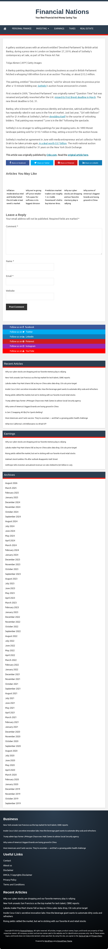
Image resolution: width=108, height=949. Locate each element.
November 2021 (12, 679)
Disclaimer (8, 870)
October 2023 (11, 569)
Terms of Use (84, 936)
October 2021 (11, 684)
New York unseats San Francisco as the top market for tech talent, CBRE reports (41, 903)
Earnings (59, 28)
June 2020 (10, 760)
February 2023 (12, 607)
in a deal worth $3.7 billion (53, 143)
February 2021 (12, 722)
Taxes (72, 28)
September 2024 (13, 516)
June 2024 (10, 531)
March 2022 (11, 660)
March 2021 (11, 717)
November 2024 (12, 507)
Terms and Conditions (14, 884)
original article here (78, 155)
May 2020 (10, 765)
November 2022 (12, 622)
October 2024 (11, 512)
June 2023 (10, 588)
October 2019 (11, 798)
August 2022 (11, 636)
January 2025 (11, 497)
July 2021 (9, 698)
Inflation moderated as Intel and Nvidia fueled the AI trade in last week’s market (15, 197)
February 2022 (12, 665)
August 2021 (11, 693)
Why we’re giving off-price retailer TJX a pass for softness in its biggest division (33, 197)
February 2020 (12, 779)
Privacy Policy (9, 880)
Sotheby (42, 85)
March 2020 (11, 775)
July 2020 (9, 755)
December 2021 (12, 674)
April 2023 (10, 598)
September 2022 (13, 631)
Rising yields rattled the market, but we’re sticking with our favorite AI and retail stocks (44, 921)
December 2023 (12, 559)
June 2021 (10, 703)
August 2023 (11, 579)
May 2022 (10, 650)
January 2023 (11, 612)
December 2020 (12, 732)
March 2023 (11, 602)
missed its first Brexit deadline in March (75, 97)
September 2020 (13, 746)
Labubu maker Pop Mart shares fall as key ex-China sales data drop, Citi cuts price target (45, 908)
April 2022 (10, 655)
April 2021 (10, 712)
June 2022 (10, 645)
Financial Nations (62, 11)
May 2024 (10, 536)
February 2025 (12, 493)
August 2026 (11, 483)
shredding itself (57, 116)
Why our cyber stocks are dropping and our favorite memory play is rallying (73, 197)
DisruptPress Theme (64, 941)
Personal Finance (21, 28)
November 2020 (12, 736)
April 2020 (10, 770)
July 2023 (9, 583)
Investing (41, 28)
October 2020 (11, 741)
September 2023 (13, 574)
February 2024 (12, 550)
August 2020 (11, 751)
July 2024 (9, 526)
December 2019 (12, 789)
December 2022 (12, 617)
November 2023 (12, 564)
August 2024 (11, 521)
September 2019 (13, 803)
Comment (12, 226)
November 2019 (12, 794)
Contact (7, 860)
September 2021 (13, 688)
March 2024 (11, 545)
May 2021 (10, 708)
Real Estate (86, 28)
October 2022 (11, 626)
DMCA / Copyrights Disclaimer (17, 875)
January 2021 (11, 727)
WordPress (49, 941)
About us (7, 865)
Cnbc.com (52, 155)
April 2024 (10, 540)
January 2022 (11, 669)
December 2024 (12, 502)
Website (10, 290)
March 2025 (11, 488)
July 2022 (9, 641)
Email (9, 276)
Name (10, 261)
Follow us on (22, 327)
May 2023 (10, 593)
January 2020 (11, 784)
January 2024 (11, 555)
